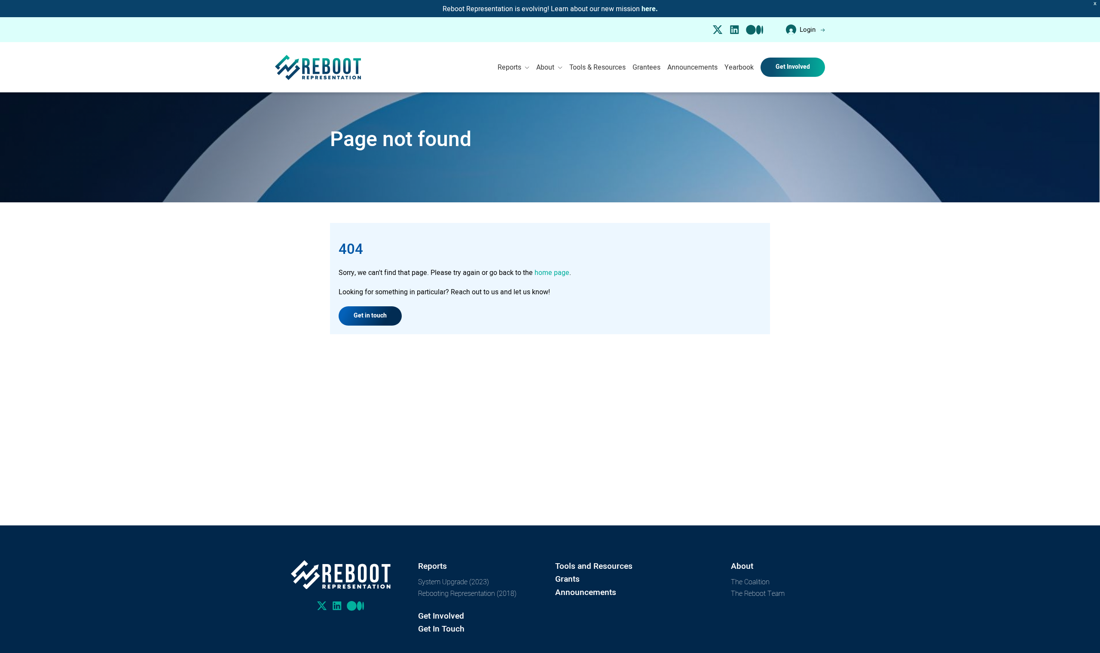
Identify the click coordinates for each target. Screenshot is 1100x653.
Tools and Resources (593, 566)
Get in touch (370, 315)
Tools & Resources (597, 67)
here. (650, 9)
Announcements (692, 67)
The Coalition (750, 581)
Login (808, 29)
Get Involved (793, 66)
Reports (509, 67)
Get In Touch (441, 629)
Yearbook (739, 67)
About (545, 67)
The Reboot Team (758, 593)
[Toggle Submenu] (527, 67)
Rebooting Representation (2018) (467, 593)
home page (552, 272)
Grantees (646, 67)
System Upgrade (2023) (453, 581)
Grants (567, 579)
